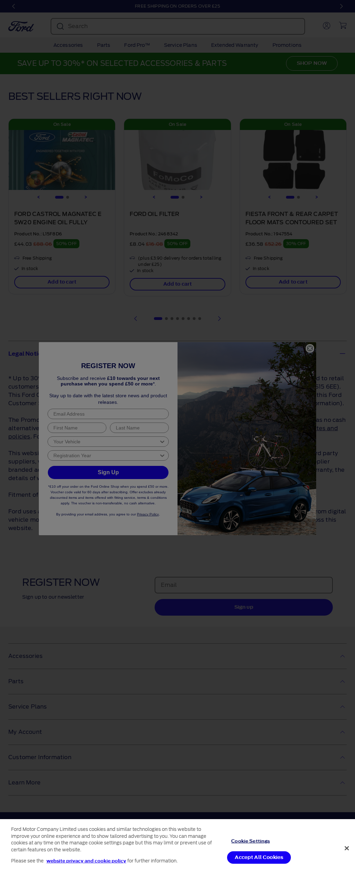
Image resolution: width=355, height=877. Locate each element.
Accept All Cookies (259, 857)
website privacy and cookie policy (86, 861)
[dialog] (177, 848)
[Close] (347, 848)
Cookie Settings (250, 840)
